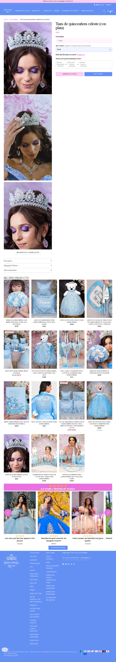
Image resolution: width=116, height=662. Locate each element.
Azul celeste (14, 19)
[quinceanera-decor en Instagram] (99, 5)
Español (108, 4)
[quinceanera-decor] (8, 11)
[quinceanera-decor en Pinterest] (97, 5)
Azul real (33, 583)
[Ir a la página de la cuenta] (107, 11)
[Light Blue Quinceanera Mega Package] (16, 349)
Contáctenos (51, 572)
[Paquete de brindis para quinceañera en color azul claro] (72, 453)
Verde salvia (35, 563)
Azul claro (34, 579)
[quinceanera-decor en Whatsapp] (103, 5)
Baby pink (34, 644)
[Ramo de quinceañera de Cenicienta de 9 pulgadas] (99, 349)
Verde (32, 570)
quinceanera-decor (22, 651)
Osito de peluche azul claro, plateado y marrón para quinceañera (99, 424)
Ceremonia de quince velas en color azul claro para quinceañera (44, 476)
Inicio (6, 19)
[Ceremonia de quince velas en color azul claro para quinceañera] (44, 453)
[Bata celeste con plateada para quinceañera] (44, 400)
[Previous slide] (8, 512)
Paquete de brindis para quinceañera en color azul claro (72, 476)
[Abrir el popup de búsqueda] (104, 11)
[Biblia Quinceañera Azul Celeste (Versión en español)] (16, 400)
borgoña (33, 605)
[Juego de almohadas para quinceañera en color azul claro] (44, 299)
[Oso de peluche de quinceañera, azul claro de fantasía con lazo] (44, 349)
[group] (96, 518)
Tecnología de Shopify (11, 655)
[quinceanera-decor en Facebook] (94, 5)
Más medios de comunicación (28, 252)
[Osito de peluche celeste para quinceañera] (72, 299)
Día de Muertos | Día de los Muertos (36, 599)
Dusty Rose (34, 640)
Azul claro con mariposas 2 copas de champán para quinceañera (71, 373)
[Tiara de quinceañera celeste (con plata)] (16, 453)
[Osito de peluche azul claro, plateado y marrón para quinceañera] (99, 400)
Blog (48, 562)
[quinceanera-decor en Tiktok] (101, 5)
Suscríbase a (85, 558)
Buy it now (98, 74)
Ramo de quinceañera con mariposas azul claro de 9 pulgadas (16, 322)
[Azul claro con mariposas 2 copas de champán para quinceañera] (72, 349)
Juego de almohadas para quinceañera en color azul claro (44, 322)
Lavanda (33, 560)
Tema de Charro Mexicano (34, 628)
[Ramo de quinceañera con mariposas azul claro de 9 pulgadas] (16, 299)
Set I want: (73, 46)
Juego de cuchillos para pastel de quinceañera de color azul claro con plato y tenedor (99, 322)
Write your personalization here (68, 59)
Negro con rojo (36, 593)
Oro (31, 567)
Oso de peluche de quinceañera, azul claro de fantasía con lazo (44, 373)
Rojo (31, 586)
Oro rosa (33, 556)
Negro (32, 590)
